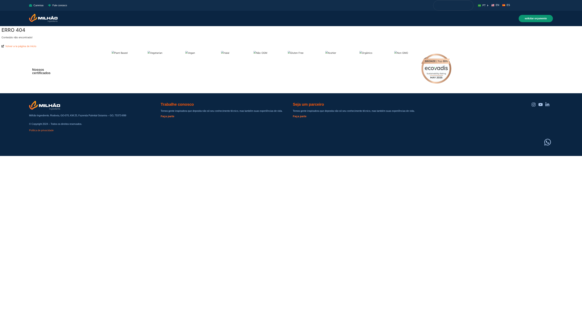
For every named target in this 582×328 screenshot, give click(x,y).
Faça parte (167, 116)
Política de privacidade (41, 130)
